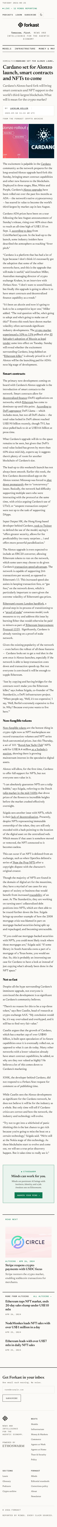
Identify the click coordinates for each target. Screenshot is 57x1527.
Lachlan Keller (19, 108)
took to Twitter (43, 525)
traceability (35, 895)
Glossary (7, 1481)
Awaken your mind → (28, 1195)
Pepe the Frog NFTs (23, 862)
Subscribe (30, 14)
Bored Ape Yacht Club (30, 745)
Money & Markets (39, 1434)
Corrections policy (39, 1486)
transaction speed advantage (30, 567)
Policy (34, 1460)
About (34, 1491)
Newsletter (36, 1496)
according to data (21, 231)
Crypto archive (9, 1491)
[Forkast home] (28, 24)
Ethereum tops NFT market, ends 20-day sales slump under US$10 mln (27, 1305)
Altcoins (13, 61)
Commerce (36, 1439)
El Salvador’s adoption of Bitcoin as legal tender (27, 339)
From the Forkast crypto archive (23, 118)
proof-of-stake (14, 612)
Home (5, 61)
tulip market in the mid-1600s (20, 793)
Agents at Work (38, 1445)
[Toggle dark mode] (41, 14)
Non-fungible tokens (14, 728)
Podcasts (8, 14)
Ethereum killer (13, 356)
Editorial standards (40, 1481)
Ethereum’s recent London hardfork (23, 603)
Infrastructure (25, 48)
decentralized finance (15, 398)
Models (7, 48)
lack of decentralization (24, 817)
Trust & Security (38, 1455)
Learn (19, 14)
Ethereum (27, 402)
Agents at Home (38, 1450)
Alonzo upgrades (32, 189)
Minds (34, 1476)
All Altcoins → (42, 1296)
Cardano (46, 164)
